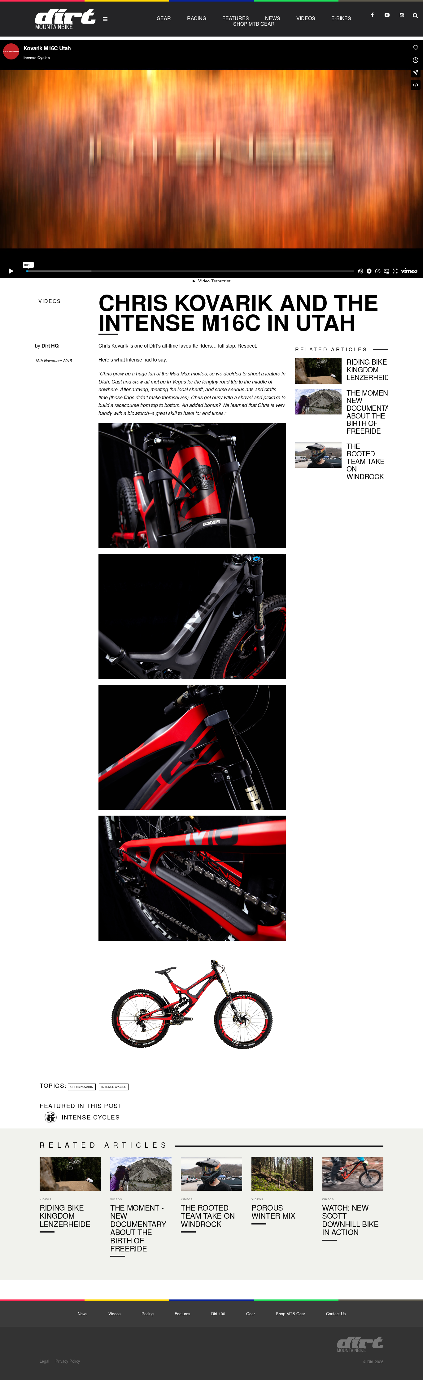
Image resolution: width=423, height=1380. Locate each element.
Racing (196, 18)
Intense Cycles (113, 1086)
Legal (44, 1361)
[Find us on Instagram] (402, 15)
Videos (305, 18)
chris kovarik (81, 1086)
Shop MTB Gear (254, 23)
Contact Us (336, 1313)
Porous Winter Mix (282, 1192)
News (272, 18)
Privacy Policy (67, 1361)
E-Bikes (341, 18)
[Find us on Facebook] (372, 15)
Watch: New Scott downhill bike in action (352, 1200)
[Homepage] (360, 1342)
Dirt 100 (218, 1313)
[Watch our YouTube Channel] (387, 15)
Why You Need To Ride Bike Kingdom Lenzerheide (341, 370)
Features (235, 18)
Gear (164, 18)
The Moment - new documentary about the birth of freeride (341, 413)
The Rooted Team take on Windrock (341, 462)
